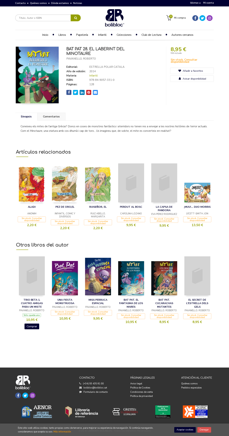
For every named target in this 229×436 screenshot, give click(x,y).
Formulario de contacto (96, 392)
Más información (62, 431)
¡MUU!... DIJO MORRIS (197, 207)
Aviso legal (136, 383)
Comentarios (51, 116)
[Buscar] (76, 17)
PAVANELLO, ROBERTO (81, 58)
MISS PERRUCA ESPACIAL (98, 301)
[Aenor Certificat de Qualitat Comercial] (36, 411)
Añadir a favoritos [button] (192, 71)
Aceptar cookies (185, 429)
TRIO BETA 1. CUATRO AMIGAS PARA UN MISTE (32, 303)
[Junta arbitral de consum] (195, 411)
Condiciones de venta (141, 392)
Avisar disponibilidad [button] (194, 78)
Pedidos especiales (191, 387)
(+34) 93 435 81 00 (93, 383)
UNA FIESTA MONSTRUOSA (64, 301)
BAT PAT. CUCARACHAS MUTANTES (164, 303)
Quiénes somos (38, 3)
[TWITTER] (202, 18)
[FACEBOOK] (195, 18)
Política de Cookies (140, 387)
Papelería (82, 35)
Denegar (204, 429)
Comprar (32, 326)
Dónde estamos (60, 3)
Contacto (20, 3)
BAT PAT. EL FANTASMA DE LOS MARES (131, 303)
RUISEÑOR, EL (98, 207)
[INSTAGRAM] (210, 18)
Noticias (77, 3)
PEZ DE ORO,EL (64, 207)
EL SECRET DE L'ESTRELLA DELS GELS (197, 303)
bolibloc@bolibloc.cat (95, 387)
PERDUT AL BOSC (131, 207)
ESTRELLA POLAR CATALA (107, 67)
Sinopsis (26, 116)
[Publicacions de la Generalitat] (162, 411)
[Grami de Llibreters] (127, 411)
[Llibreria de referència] (81, 411)
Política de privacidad (141, 396)
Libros (62, 35)
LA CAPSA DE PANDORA (164, 208)
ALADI (32, 207)
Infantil (93, 75)
